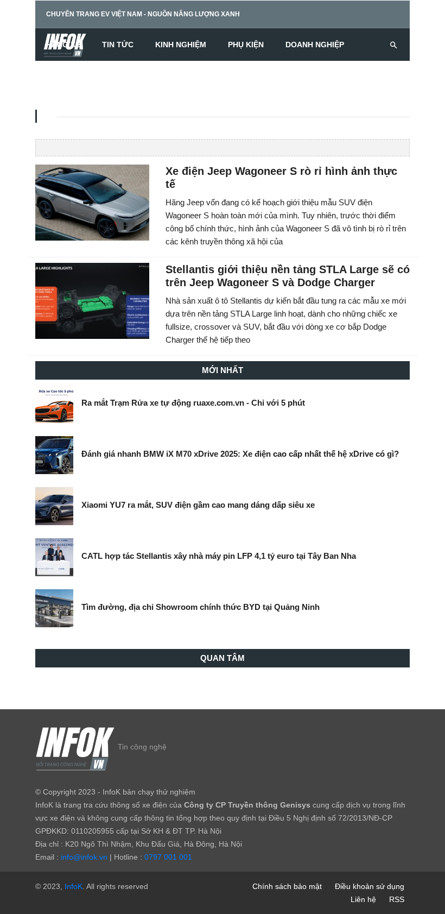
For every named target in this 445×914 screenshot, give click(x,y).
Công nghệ (69, 77)
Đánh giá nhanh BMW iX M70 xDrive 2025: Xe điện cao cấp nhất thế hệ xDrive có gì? (240, 453)
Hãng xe (63, 44)
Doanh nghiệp (314, 44)
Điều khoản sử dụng (369, 886)
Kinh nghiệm (180, 44)
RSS (396, 899)
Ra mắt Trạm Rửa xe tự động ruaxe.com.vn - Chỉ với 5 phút (193, 402)
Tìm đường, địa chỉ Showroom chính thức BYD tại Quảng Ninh (200, 607)
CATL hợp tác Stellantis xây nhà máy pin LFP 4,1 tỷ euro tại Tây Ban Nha (218, 555)
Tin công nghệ (142, 746)
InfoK (73, 886)
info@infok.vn (84, 857)
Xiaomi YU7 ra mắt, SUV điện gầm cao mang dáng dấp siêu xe (198, 504)
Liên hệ (363, 899)
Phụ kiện (246, 44)
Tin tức (118, 44)
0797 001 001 (168, 857)
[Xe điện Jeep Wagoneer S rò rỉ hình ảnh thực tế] (92, 202)
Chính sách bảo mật (287, 886)
